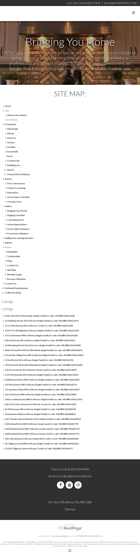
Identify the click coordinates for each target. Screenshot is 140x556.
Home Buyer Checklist (18, 197)
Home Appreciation (17, 224)
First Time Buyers (16, 183)
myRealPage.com (70, 528)
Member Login (14, 274)
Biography (12, 251)
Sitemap (70, 509)
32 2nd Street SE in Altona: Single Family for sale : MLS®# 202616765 (39, 360)
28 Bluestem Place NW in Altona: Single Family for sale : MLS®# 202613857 (42, 379)
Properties (10, 124)
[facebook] (61, 485)
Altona (10, 133)
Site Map (11, 270)
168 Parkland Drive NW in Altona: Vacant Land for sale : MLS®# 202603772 (42, 433)
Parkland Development (16, 288)
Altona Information (17, 115)
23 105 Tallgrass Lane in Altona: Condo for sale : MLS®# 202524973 (39, 448)
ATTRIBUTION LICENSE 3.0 (89, 536)
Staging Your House (17, 210)
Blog (9, 260)
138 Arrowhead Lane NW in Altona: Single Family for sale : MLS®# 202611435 (43, 399)
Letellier (11, 147)
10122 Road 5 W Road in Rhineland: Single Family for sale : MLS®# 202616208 (43, 365)
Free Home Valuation (17, 233)
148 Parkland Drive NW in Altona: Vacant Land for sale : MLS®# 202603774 (42, 428)
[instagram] (78, 485)
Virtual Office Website (18, 174)
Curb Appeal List (15, 219)
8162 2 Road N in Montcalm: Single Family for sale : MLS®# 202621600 (40, 315)
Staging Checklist (16, 215)
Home (8, 106)
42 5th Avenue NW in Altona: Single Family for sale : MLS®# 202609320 (40, 409)
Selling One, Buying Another (19, 238)
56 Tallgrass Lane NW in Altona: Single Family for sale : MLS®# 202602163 (42, 443)
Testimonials (13, 256)
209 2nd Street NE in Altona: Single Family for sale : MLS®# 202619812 (40, 340)
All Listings (12, 128)
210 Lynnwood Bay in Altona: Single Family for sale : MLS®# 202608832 (40, 414)
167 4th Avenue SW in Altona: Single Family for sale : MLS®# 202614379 (41, 384)
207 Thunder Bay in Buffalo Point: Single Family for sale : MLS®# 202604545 (43, 419)
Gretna (10, 142)
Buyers (8, 179)
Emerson (11, 138)
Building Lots (13, 165)
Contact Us (13, 265)
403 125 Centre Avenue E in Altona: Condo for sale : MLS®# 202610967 (41, 404)
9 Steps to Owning (16, 188)
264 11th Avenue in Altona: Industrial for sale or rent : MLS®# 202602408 (41, 438)
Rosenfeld (12, 151)
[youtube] (70, 485)
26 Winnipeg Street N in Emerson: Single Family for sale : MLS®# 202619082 (43, 345)
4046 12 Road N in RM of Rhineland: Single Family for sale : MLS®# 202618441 (43, 350)
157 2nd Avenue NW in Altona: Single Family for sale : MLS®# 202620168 (41, 335)
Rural (9, 156)
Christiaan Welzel (59, 536)
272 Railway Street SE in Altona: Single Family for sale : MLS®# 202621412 (42, 320)
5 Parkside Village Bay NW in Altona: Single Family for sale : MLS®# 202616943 (44, 355)
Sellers (8, 206)
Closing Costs (14, 201)
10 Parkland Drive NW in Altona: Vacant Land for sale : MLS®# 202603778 (41, 424)
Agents (8, 242)
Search (10, 169)
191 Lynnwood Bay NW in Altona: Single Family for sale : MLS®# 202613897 (42, 389)
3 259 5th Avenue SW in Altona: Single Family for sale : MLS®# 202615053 (41, 374)
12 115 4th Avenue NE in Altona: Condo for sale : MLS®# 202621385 (39, 325)
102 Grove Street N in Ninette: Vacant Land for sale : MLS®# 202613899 (41, 369)
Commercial (13, 160)
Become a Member (16, 279)
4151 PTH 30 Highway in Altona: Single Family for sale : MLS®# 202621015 (42, 330)
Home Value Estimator (18, 229)
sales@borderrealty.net (121, 3)
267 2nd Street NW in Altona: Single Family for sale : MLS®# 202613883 (40, 394)
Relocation (12, 192)
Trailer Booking (13, 292)
